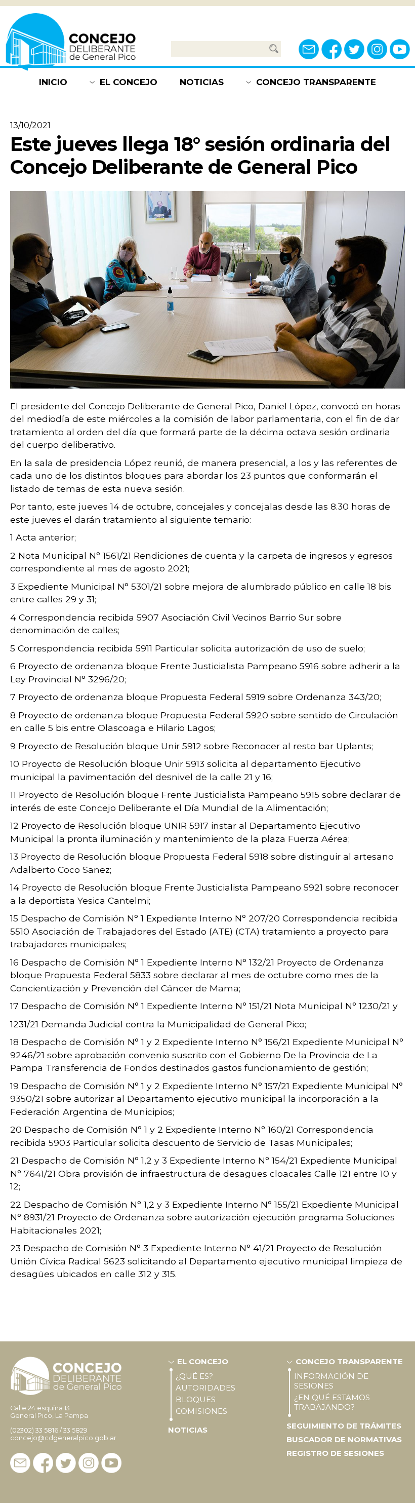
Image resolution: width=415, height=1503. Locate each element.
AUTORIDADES (205, 1388)
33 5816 (46, 1430)
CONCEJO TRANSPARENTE (316, 82)
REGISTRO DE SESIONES (335, 1453)
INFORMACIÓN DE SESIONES (331, 1381)
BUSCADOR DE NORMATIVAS (344, 1439)
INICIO (53, 82)
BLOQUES (196, 1399)
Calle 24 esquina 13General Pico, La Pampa (49, 1411)
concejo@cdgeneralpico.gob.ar (63, 1438)
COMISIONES (201, 1411)
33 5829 (75, 1430)
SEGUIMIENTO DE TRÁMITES (343, 1426)
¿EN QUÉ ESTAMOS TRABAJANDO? (332, 1402)
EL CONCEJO (128, 82)
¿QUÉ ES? (194, 1376)
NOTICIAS (202, 82)
